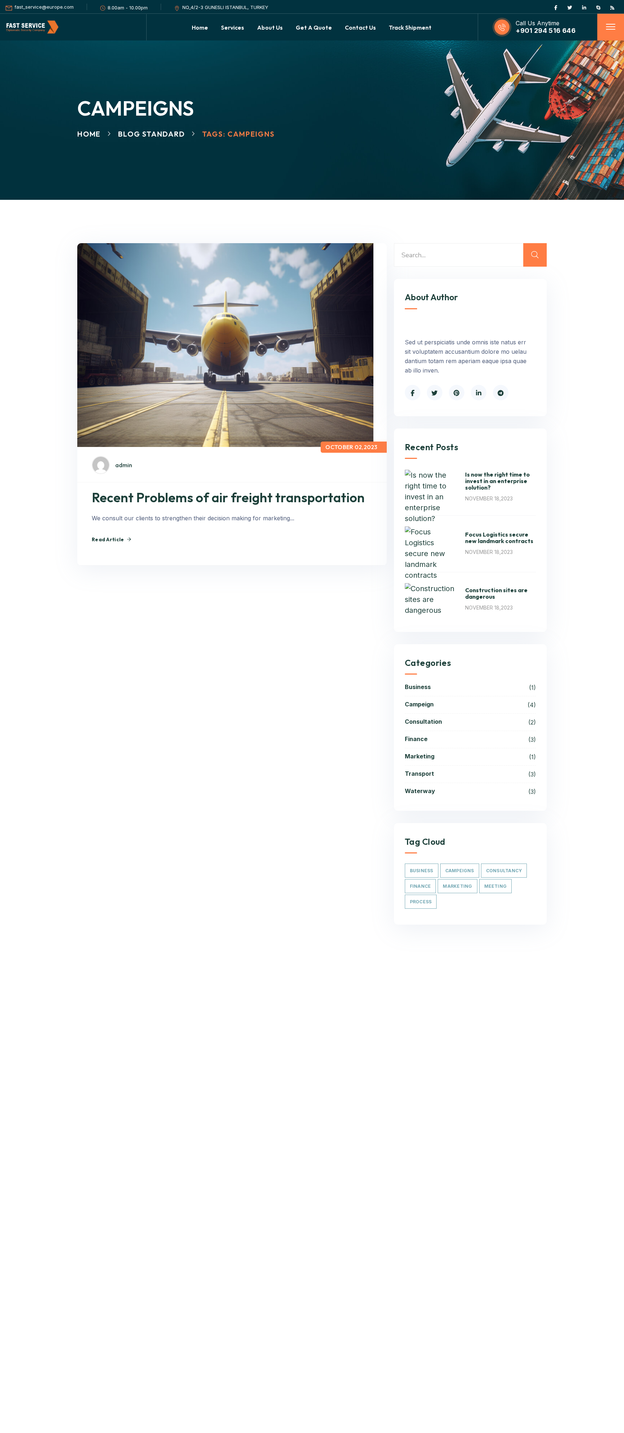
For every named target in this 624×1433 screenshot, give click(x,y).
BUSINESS (421, 870)
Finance (470, 739)
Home (89, 133)
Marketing (470, 757)
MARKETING (457, 886)
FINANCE (420, 886)
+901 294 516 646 (546, 30)
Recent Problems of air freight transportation (228, 497)
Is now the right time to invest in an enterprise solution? (497, 481)
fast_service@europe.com (44, 7)
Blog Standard (151, 133)
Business (470, 687)
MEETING (495, 886)
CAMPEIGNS (459, 870)
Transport (470, 774)
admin (123, 465)
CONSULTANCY (504, 870)
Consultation (470, 722)
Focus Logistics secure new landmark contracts (499, 538)
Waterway (470, 791)
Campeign (470, 705)
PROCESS (421, 901)
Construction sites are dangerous (496, 593)
